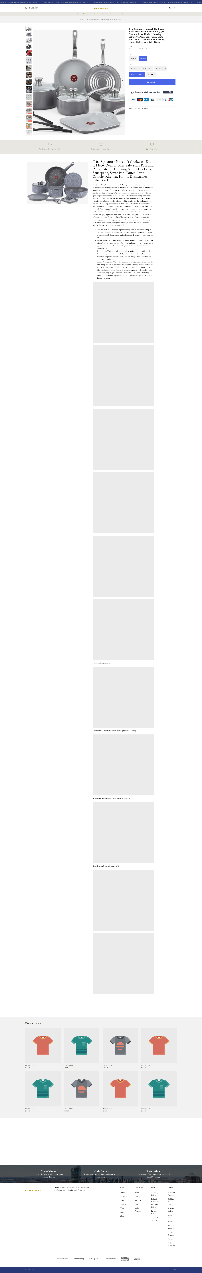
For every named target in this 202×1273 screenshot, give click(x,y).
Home (81, 20)
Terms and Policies (171, 1270)
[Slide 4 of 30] (29, 46)
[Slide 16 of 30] (29, 133)
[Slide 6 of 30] (29, 60)
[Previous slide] (35, 81)
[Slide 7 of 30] (29, 67)
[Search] (26, 8)
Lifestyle (123, 1204)
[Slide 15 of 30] (29, 126)
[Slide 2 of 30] (29, 34)
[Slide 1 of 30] (29, 28)
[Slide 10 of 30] (29, 89)
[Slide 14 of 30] (29, 118)
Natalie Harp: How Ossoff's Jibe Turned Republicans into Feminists (49, 2)
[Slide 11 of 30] (29, 96)
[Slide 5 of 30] (29, 53)
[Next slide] (123, 81)
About (137, 1192)
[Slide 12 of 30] (29, 104)
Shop (122, 1216)
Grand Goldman (33, 1270)
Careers (137, 1204)
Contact (138, 1196)
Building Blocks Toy (171, 1201)
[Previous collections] (98, 1012)
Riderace (171, 1222)
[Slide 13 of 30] (29, 111)
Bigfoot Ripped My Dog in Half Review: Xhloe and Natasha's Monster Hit (150, 2)
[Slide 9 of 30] (29, 82)
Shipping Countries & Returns (139, 109)
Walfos (170, 1239)
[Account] (169, 8)
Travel (122, 1208)
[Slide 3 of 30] (29, 40)
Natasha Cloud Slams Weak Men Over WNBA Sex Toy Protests (98, 2)
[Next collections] (104, 1012)
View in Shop (152, 82)
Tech (122, 1200)
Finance (123, 1196)
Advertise (138, 1200)
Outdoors (123, 1212)
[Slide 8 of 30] (29, 75)
